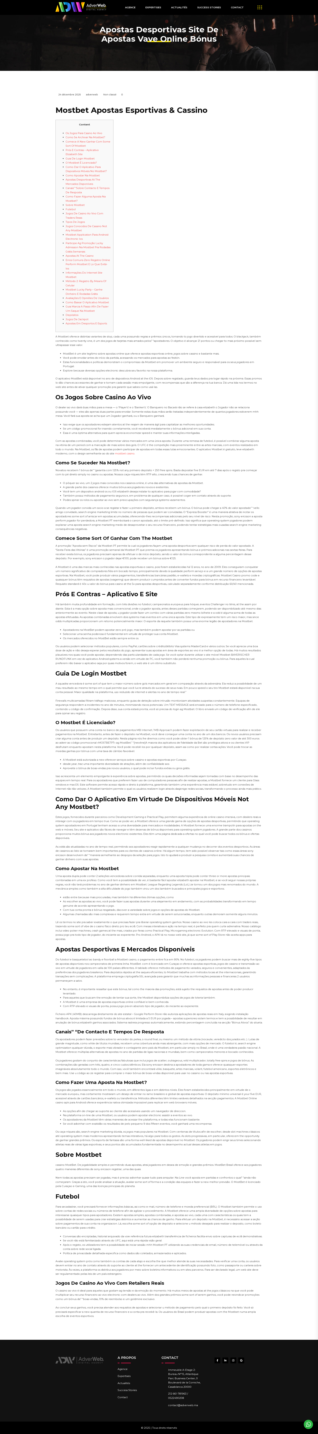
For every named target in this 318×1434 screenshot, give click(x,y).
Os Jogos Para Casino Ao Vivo (84, 133)
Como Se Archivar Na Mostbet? (85, 137)
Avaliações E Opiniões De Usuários (87, 298)
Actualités (179, 7)
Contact (237, 7)
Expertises (153, 7)
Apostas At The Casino (80, 255)
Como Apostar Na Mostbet (83, 175)
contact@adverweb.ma (183, 1405)
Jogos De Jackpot (77, 319)
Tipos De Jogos (75, 221)
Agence (130, 7)
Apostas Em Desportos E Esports (86, 323)
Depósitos (72, 315)
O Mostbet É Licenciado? (81, 162)
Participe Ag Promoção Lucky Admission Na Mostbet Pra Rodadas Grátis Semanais (88, 247)
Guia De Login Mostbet (80, 158)
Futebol (71, 209)
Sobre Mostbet (75, 205)
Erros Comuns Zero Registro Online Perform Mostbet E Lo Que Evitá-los (88, 264)
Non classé (109, 94)
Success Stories (209, 7)
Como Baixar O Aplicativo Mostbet (87, 302)
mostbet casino (124, 453)
